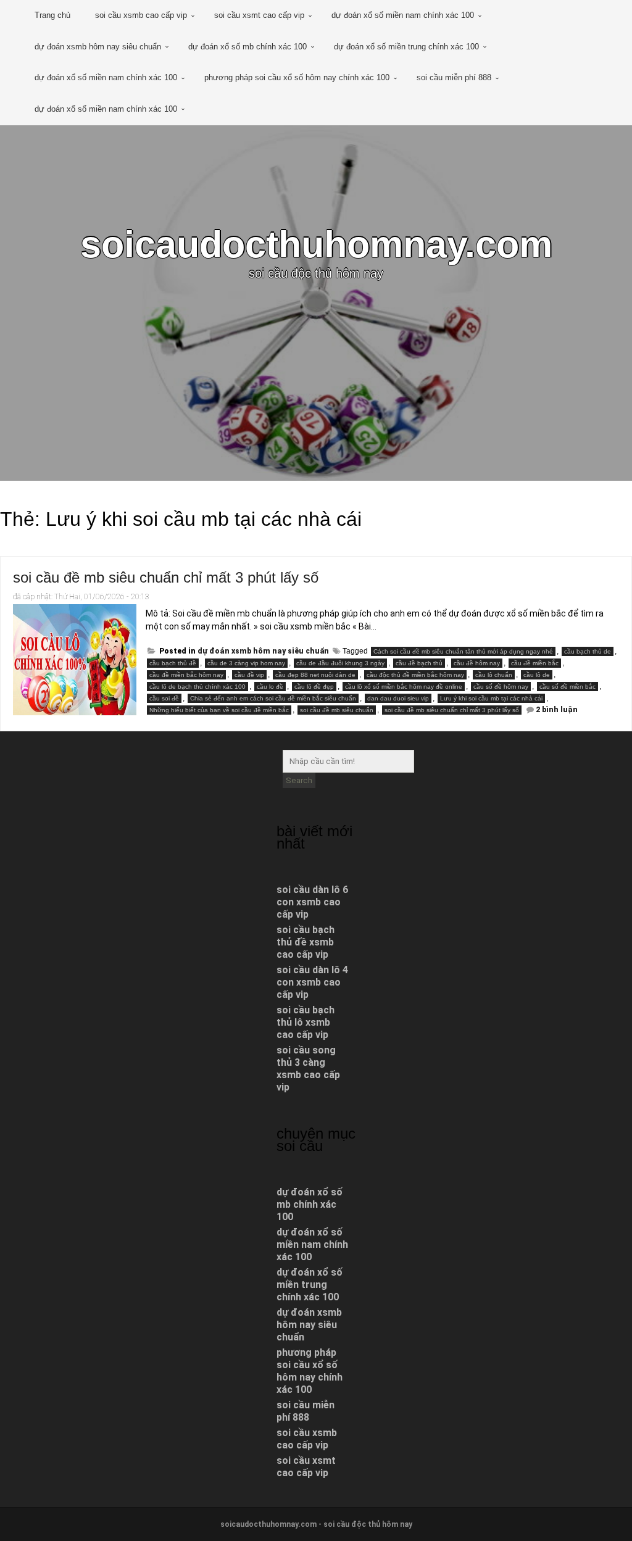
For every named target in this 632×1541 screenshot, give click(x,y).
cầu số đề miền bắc (567, 686)
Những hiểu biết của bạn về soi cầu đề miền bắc (219, 710)
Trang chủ (52, 15)
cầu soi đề (164, 698)
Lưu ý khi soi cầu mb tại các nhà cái (491, 698)
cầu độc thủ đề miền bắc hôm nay (415, 674)
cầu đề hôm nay (477, 663)
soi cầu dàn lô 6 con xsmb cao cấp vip (312, 902)
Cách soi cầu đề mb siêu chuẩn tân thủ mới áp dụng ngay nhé (463, 651)
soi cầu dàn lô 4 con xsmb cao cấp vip (312, 982)
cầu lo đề (270, 686)
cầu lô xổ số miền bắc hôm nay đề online (403, 686)
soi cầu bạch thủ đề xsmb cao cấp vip (305, 942)
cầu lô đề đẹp (314, 686)
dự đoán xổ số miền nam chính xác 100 (402, 15)
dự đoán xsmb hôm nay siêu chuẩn (98, 46)
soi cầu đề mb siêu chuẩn (336, 710)
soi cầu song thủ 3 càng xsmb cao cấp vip (308, 1068)
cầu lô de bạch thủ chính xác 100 (197, 686)
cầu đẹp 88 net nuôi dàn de (315, 674)
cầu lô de (536, 674)
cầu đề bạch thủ (419, 663)
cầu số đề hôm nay (500, 686)
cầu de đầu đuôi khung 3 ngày (340, 663)
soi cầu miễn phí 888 (454, 77)
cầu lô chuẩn (493, 674)
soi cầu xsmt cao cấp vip (259, 15)
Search (299, 780)
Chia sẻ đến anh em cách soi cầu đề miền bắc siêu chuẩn (273, 698)
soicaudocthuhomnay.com (316, 244)
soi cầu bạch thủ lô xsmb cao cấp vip (305, 1022)
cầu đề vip (249, 674)
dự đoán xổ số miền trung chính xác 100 (406, 46)
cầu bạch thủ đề (172, 663)
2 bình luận (557, 709)
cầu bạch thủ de (587, 651)
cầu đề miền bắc (535, 663)
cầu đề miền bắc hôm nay (186, 674)
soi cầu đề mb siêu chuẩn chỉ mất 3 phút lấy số (165, 577)
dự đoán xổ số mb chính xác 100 (247, 46)
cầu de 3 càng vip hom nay (246, 663)
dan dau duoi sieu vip (398, 698)
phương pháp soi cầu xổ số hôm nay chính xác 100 (296, 77)
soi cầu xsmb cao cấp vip (141, 15)
